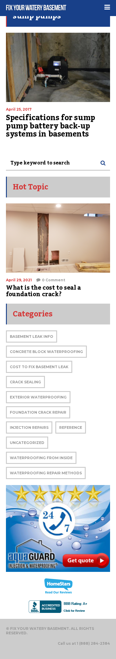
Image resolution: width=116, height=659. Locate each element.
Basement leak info (31, 336)
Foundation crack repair (38, 412)
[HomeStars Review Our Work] (58, 586)
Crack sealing (25, 382)
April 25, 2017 (19, 109)
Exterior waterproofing (38, 397)
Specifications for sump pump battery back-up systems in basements (50, 126)
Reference (70, 427)
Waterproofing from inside (41, 458)
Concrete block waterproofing (46, 351)
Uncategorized (27, 442)
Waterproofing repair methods (46, 473)
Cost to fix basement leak (39, 367)
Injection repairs (29, 427)
